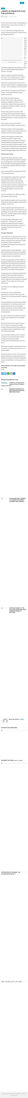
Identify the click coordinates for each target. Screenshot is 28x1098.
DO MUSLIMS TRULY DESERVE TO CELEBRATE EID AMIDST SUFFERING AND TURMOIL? (17, 500)
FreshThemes (14, 1095)
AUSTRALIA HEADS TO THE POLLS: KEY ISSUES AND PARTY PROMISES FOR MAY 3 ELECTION (17, 610)
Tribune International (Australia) (13, 1093)
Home (3, 8)
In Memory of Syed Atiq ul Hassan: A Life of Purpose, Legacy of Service (12, 384)
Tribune (5, 16)
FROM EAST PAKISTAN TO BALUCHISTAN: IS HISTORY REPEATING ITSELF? (16, 390)
